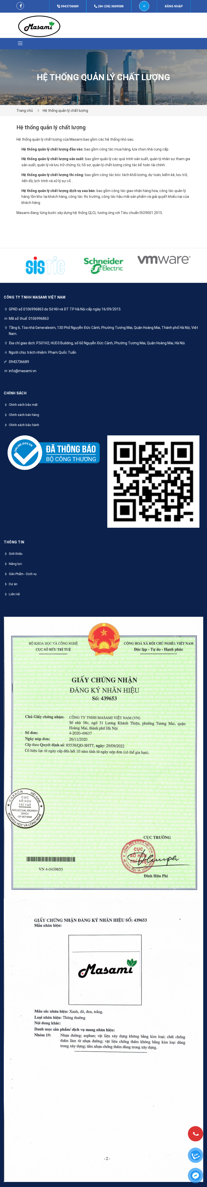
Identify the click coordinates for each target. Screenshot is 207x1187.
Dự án (13, 584)
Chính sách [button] (15, 393)
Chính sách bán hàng (24, 415)
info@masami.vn (22, 371)
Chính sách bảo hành (24, 425)
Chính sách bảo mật (23, 405)
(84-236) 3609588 (110, 6)
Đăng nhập (174, 6)
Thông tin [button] (14, 542)
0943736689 (69, 6)
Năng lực (15, 564)
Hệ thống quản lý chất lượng (65, 111)
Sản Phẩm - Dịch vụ (23, 574)
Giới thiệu (15, 554)
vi (144, 6)
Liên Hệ (14, 594)
